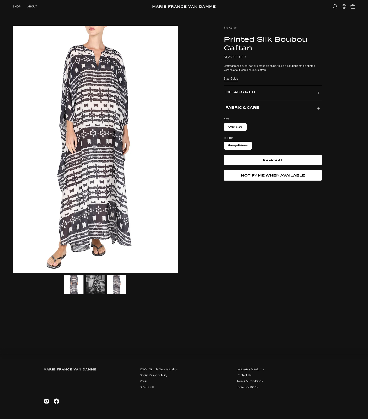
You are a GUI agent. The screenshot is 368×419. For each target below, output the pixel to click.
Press (144, 381)
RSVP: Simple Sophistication (159, 369)
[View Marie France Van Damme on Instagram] (46, 401)
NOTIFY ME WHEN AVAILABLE (273, 175)
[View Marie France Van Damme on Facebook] (56, 401)
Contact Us (244, 375)
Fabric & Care (242, 107)
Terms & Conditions (250, 381)
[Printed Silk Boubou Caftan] (73, 284)
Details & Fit (241, 92)
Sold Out (273, 159)
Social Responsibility (153, 375)
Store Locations (247, 387)
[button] (335, 6)
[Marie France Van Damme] (184, 6)
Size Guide (231, 78)
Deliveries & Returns (250, 369)
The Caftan (230, 27)
